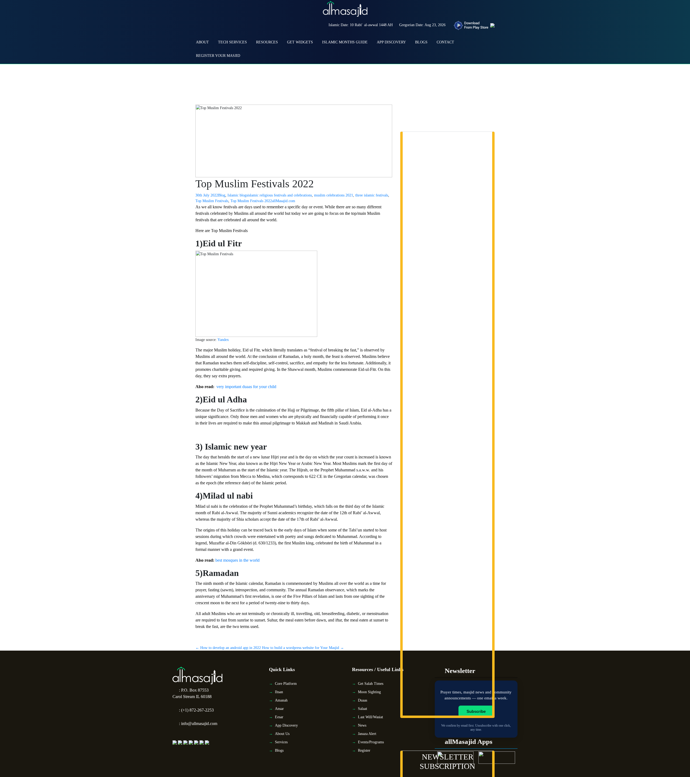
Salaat (362, 709)
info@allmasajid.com (199, 723)
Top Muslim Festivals (211, 201)
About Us (282, 734)
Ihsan (279, 692)
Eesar (279, 717)
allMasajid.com (283, 201)
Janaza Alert (367, 734)
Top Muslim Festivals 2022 (251, 201)
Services (281, 742)
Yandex (223, 340)
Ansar (279, 709)
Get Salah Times (370, 684)
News (362, 725)
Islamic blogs (237, 195)
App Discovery (391, 42)
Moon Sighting (369, 692)
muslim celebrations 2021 (333, 195)
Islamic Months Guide (345, 42)
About (202, 42)
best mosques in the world (237, 560)
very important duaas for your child (246, 386)
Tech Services (232, 42)
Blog (221, 195)
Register (364, 750)
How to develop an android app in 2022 (228, 648)
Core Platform (286, 684)
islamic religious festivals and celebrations (280, 195)
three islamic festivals (371, 195)
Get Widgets (300, 42)
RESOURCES (267, 42)
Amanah (281, 700)
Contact (445, 42)
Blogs (421, 42)
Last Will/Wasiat (370, 717)
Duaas (362, 700)
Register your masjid (218, 56)
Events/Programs (371, 742)
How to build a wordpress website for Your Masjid (303, 648)
